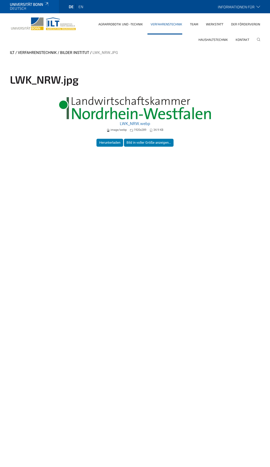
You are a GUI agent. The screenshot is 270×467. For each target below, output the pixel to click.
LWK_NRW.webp (135, 123)
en (80, 6)
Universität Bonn (26, 4)
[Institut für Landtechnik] (43, 23)
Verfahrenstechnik (166, 24)
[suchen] (257, 42)
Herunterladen (109, 143)
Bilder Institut (74, 52)
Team (194, 24)
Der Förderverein (245, 24)
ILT (12, 52)
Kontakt (242, 39)
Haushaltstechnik (213, 39)
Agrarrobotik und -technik (120, 24)
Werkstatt (214, 24)
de (71, 6)
